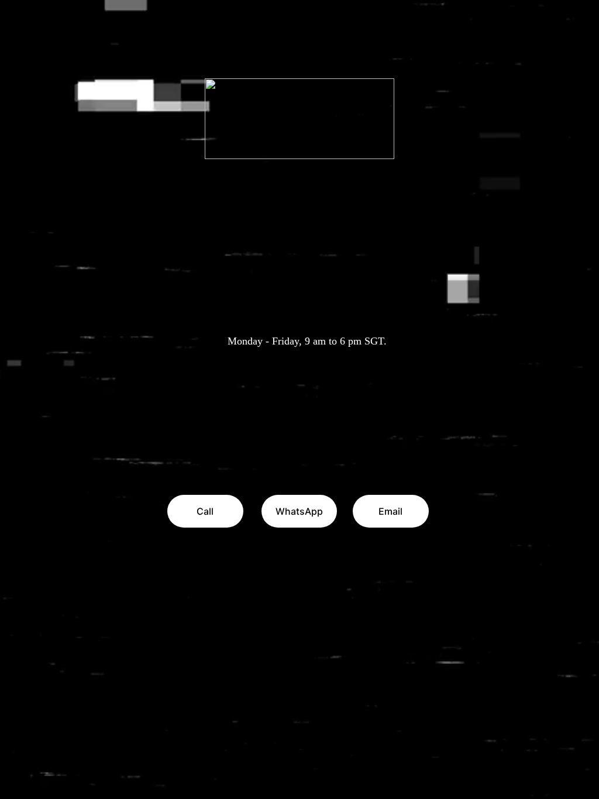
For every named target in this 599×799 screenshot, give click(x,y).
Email (390, 511)
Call (205, 511)
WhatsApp (299, 511)
